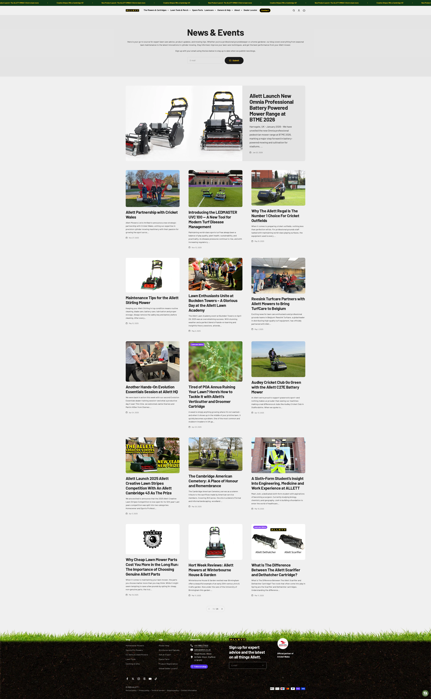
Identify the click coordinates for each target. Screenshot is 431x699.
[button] (425, 693)
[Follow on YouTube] (150, 678)
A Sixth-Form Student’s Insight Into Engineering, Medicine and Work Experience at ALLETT (277, 483)
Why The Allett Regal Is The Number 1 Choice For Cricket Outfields (275, 215)
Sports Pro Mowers (134, 650)
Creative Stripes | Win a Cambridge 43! (104, 3)
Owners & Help (224, 10)
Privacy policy (144, 690)
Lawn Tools (131, 659)
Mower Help (164, 645)
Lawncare (209, 10)
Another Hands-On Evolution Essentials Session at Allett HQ (152, 389)
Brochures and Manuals (169, 650)
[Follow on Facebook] (127, 678)
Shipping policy (173, 690)
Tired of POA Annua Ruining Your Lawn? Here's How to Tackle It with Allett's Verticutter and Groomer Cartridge (212, 396)
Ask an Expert (165, 654)
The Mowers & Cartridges (155, 10)
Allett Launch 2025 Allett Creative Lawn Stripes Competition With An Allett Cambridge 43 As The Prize (149, 485)
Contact (265, 10)
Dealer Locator (250, 10)
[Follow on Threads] (144, 678)
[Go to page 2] (222, 609)
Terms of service (158, 690)
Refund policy (131, 690)
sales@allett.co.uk (202, 649)
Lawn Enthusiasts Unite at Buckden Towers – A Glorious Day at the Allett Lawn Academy (213, 303)
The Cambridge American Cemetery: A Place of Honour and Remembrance (213, 481)
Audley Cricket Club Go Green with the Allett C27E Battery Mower (276, 387)
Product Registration (168, 664)
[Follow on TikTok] (155, 678)
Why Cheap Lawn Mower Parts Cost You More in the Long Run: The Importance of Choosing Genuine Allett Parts (152, 566)
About (237, 10)
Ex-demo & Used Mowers (137, 654)
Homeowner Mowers (135, 645)
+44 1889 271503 (201, 645)
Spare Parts (197, 10)
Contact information (189, 690)
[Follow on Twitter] (132, 678)
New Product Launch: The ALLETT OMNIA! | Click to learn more (51, 3)
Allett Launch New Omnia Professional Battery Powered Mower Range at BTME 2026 (272, 107)
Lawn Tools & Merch (179, 10)
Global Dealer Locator (168, 668)
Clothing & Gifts (133, 664)
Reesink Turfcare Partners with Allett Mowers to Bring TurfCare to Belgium (278, 303)
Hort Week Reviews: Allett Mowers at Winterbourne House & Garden (211, 569)
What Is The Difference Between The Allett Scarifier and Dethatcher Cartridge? (275, 569)
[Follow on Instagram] (138, 678)
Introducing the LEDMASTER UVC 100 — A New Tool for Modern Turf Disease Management (213, 219)
